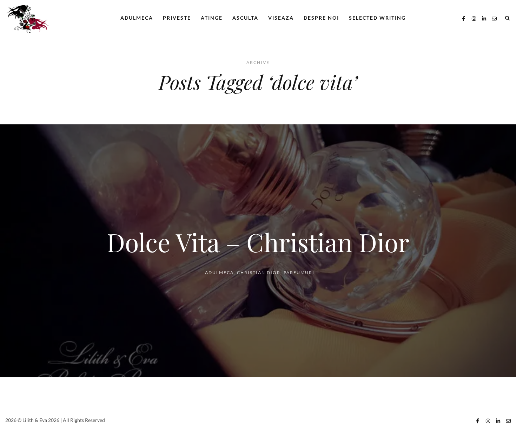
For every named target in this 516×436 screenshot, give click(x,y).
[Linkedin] (484, 17)
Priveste (177, 18)
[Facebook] (463, 17)
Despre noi (321, 18)
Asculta (245, 18)
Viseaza (281, 18)
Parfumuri (299, 272)
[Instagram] (473, 17)
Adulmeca (136, 18)
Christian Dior (258, 272)
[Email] (494, 17)
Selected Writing (377, 18)
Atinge (212, 18)
